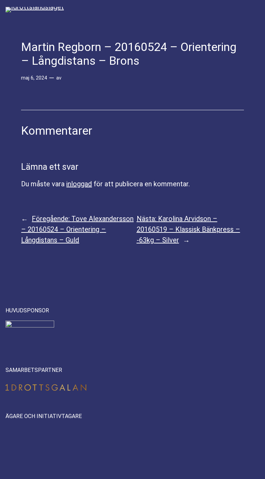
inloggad (79, 184)
